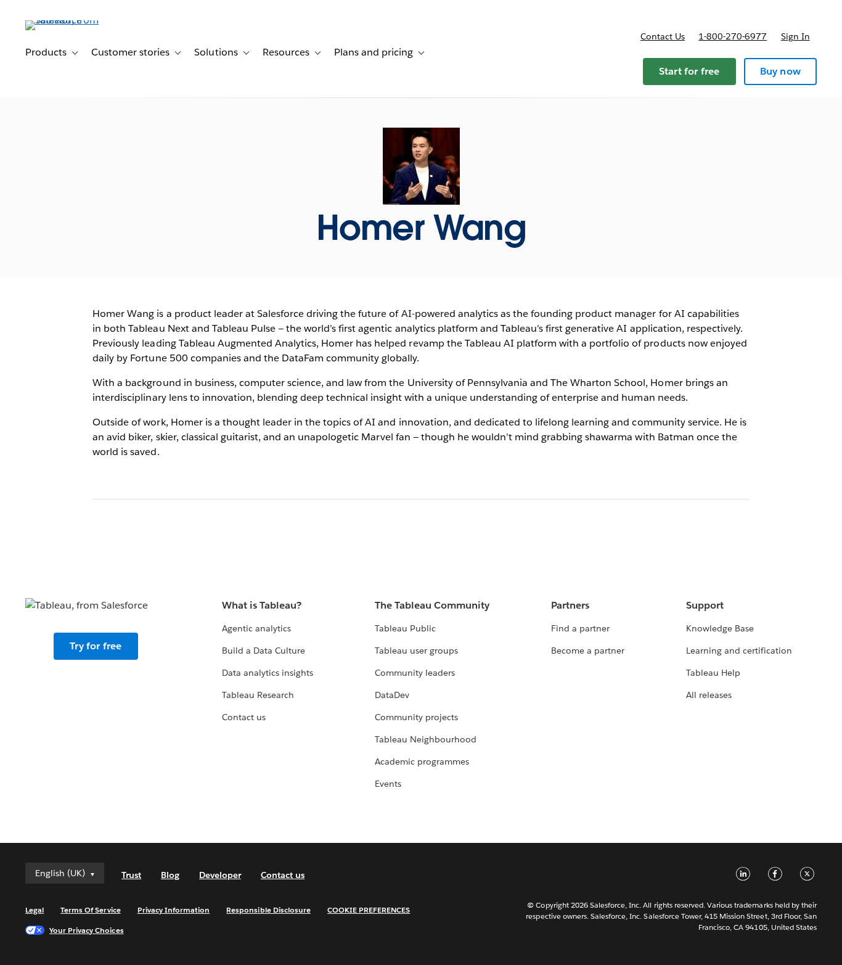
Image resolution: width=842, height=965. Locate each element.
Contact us (662, 36)
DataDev (392, 694)
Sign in (795, 36)
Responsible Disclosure (268, 910)
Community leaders (415, 672)
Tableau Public (405, 628)
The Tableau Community (432, 605)
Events (388, 783)
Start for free (689, 71)
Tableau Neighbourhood (425, 739)
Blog (170, 875)
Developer (220, 875)
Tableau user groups (416, 650)
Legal (34, 910)
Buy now (780, 71)
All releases (709, 694)
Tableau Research (258, 694)
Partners (570, 605)
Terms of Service (90, 910)
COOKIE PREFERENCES (369, 910)
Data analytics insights (267, 672)
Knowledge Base (720, 628)
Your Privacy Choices (86, 930)
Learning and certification (739, 650)
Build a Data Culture (263, 650)
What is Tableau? (261, 605)
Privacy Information (173, 910)
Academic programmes (422, 761)
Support (705, 605)
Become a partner (587, 650)
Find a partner (580, 628)
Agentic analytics (256, 628)
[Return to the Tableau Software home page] (71, 20)
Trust (131, 875)
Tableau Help (713, 672)
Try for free (95, 645)
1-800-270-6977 (732, 36)
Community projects (416, 717)
